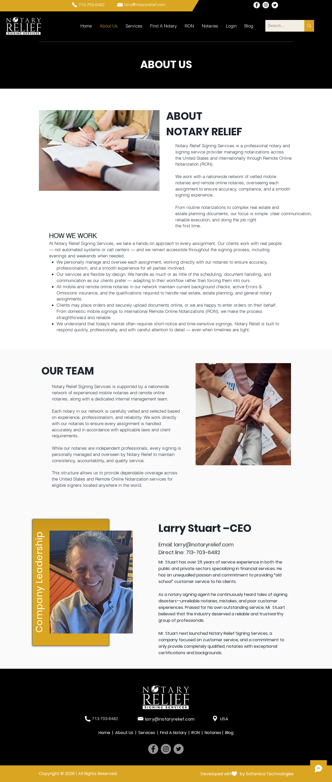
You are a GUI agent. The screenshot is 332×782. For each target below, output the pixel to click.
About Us (124, 733)
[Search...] (309, 26)
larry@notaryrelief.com (204, 544)
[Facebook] (153, 749)
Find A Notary (174, 733)
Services (147, 733)
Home (105, 733)
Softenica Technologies (270, 774)
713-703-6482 (203, 552)
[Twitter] (179, 749)
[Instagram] (166, 749)
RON (196, 733)
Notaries (213, 733)
